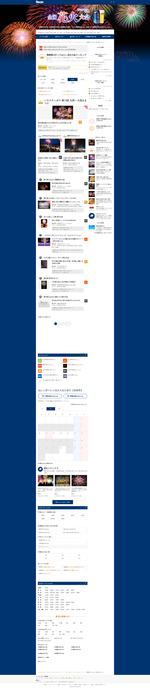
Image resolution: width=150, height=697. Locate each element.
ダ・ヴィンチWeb (46, 681)
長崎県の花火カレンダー (45, 540)
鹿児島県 (62, 82)
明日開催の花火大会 (59, 653)
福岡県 (52, 79)
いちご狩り (46, 678)
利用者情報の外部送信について (100, 684)
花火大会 (63, 678)
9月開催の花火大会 (59, 649)
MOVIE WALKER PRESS (63, 681)
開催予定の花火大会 (44, 529)
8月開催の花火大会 (42, 649)
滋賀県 (72, 602)
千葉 (64, 32)
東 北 (39, 590)
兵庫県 (57, 602)
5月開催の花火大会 (42, 647)
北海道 (47, 32)
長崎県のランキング (47, 567)
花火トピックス (42, 661)
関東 (55, 32)
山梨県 (46, 595)
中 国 (39, 604)
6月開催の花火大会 (59, 647)
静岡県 (62, 600)
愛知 (78, 32)
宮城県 (46, 590)
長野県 (51, 595)
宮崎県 (52, 82)
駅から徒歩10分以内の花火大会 (71, 532)
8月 (79, 555)
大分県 (43, 82)
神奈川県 (52, 592)
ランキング (45, 91)
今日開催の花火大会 (90, 36)
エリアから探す (44, 36)
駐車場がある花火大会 (44, 532)
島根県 (67, 604)
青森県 (51, 590)
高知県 (62, 607)
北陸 (72, 32)
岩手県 (57, 590)
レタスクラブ (39, 681)
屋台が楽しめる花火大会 (70, 529)
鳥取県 (62, 604)
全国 (39, 632)
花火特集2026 (40, 32)
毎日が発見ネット (72, 681)
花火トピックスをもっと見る (63, 502)
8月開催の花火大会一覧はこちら (79, 404)
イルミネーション (79, 678)
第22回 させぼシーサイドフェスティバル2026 (59, 67)
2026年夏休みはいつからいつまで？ (103, 233)
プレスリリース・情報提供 (72, 684)
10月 (62, 558)
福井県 (57, 597)
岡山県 (51, 604)
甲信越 (67, 32)
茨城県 (78, 592)
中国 (88, 32)
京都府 (51, 602)
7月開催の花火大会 (75, 647)
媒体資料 (79, 684)
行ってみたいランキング (77, 638)
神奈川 (61, 32)
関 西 (39, 602)
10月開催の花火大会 (76, 649)
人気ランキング (75, 37)
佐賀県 (62, 79)
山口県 (57, 604)
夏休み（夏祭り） (69, 678)
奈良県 (62, 602)
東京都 (46, 592)
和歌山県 (68, 602)
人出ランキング (58, 638)
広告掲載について (86, 684)
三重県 (57, 600)
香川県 (46, 607)
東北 (51, 32)
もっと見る (108, 75)
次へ (67, 323)
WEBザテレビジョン (53, 681)
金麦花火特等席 (106, 36)
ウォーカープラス (40, 678)
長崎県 (62, 515)
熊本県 (82, 79)
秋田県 (62, 590)
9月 (46, 558)
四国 (91, 32)
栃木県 (72, 592)
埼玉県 (62, 592)
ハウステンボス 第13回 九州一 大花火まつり (59, 68)
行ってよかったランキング (44, 640)
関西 (81, 32)
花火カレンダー (59, 36)
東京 (58, 32)
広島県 (46, 604)
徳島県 (57, 607)
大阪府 (46, 602)
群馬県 (67, 592)
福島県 (72, 590)
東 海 (39, 600)
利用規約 (45, 684)
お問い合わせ (64, 684)
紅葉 (74, 678)
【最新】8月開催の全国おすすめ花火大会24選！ (55, 47)
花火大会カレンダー (43, 644)
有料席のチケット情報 (43, 657)
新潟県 (57, 595)
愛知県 (46, 600)
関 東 (39, 592)
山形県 (67, 590)
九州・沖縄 (96, 32)
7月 (63, 555)
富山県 (51, 597)
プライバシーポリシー (52, 684)
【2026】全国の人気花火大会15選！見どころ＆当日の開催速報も (59, 49)
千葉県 (57, 592)
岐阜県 (51, 600)
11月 (79, 558)
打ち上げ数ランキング (43, 638)
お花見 (50, 678)
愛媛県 (51, 607)
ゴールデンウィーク (56, 678)
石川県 (46, 597)
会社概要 (92, 684)
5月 (46, 555)
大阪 (84, 32)
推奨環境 (58, 684)
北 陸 (39, 597)
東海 (75, 32)
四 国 (39, 607)
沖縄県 (72, 82)
